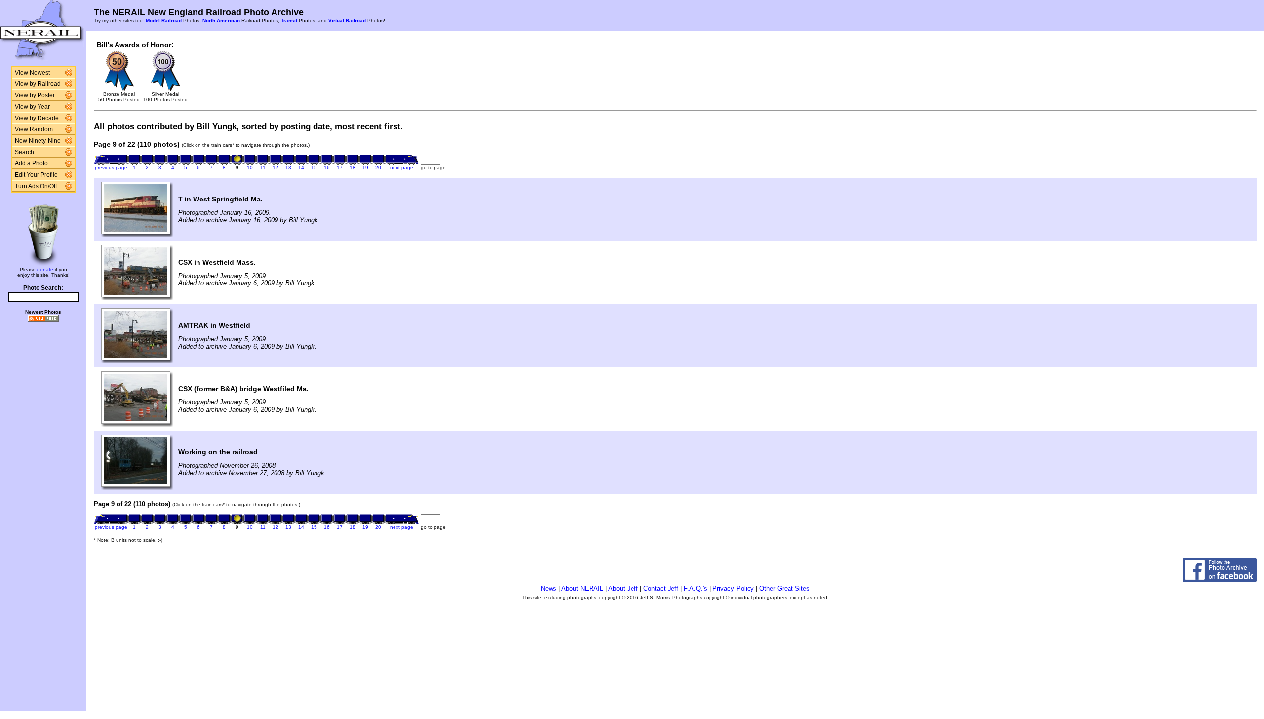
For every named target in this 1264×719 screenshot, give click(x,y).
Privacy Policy (733, 588)
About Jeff (623, 588)
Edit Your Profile (36, 175)
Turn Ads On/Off (36, 186)
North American (221, 20)
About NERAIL (582, 588)
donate (45, 269)
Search (24, 152)
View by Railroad (38, 84)
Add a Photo (31, 163)
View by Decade (37, 118)
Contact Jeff (660, 588)
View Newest (32, 73)
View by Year (32, 107)
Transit (289, 20)
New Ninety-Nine (38, 141)
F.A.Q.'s (695, 588)
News (548, 588)
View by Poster (35, 95)
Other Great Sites (784, 588)
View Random (34, 129)
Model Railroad (164, 20)
